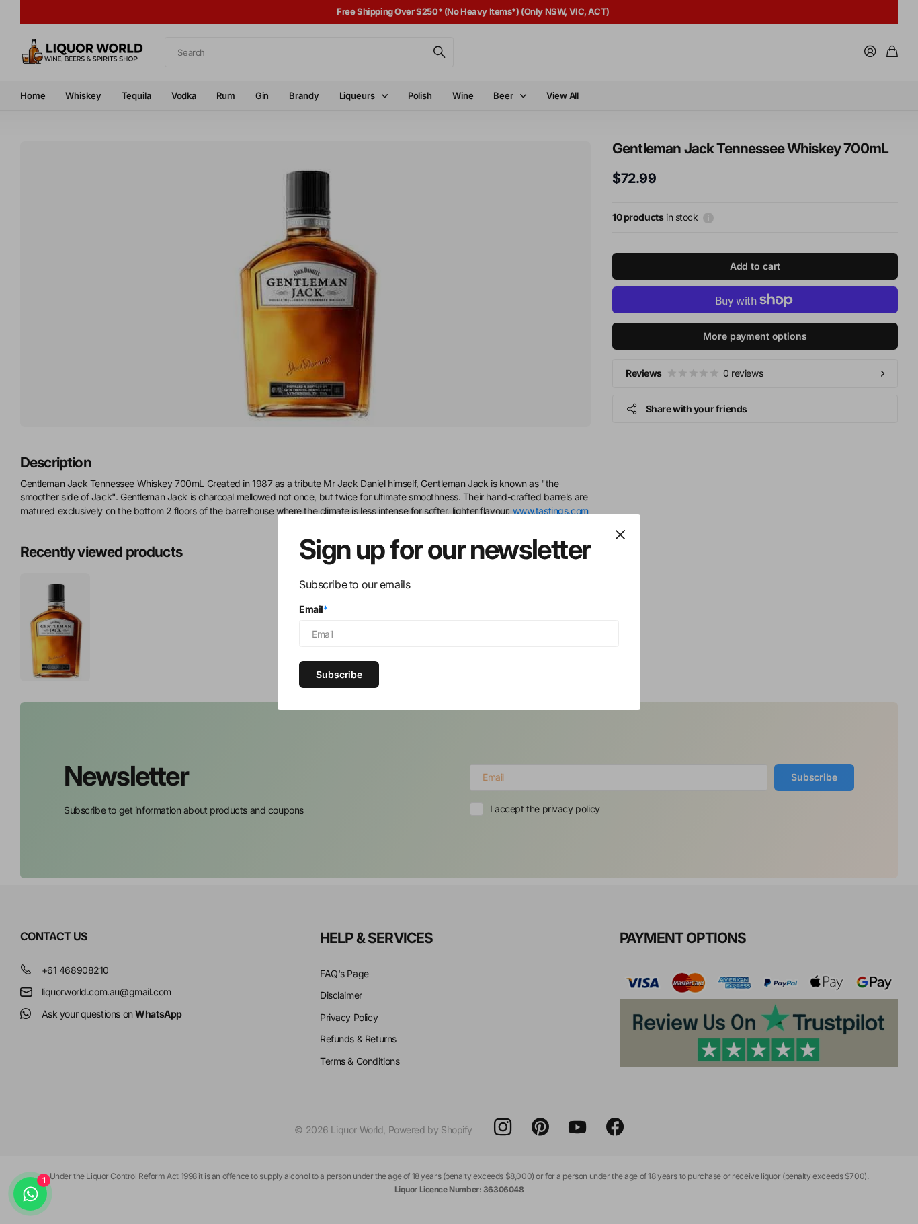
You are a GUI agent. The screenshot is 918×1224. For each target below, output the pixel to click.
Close (620, 534)
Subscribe (339, 673)
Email (313, 609)
